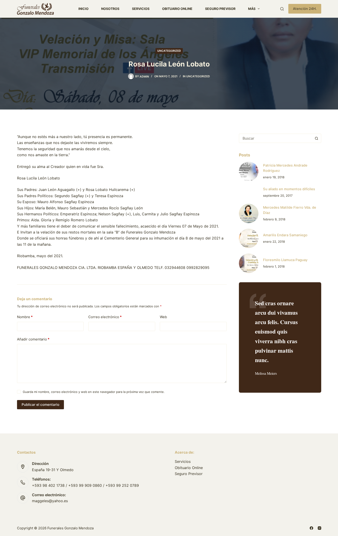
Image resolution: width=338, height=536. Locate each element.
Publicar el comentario (40, 404)
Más (251, 9)
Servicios (140, 9)
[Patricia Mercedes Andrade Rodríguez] (248, 171)
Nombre (25, 317)
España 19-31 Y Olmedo (53, 469)
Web (163, 317)
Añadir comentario (33, 339)
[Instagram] (319, 528)
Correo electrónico (105, 317)
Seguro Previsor (220, 9)
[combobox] (275, 138)
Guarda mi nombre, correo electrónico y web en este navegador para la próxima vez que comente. (94, 392)
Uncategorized (169, 50)
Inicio (83, 9)
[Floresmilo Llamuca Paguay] (248, 263)
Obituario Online (177, 9)
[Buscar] (282, 9)
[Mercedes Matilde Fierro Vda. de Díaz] (248, 213)
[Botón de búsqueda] (316, 138)
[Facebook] (311, 528)
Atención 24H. (305, 8)
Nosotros (110, 9)
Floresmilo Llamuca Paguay (285, 260)
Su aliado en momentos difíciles (289, 189)
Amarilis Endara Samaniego (285, 235)
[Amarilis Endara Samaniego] (248, 238)
